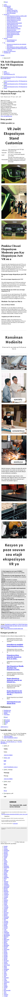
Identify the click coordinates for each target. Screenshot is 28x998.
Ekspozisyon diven (11, 30)
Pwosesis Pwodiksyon (12, 11)
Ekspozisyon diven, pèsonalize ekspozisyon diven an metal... (14, 656)
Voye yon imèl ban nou (6, 116)
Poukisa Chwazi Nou (12, 10)
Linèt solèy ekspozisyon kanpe (14, 25)
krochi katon (10, 35)
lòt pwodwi (9, 37)
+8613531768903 (8, 736)
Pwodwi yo (6, 14)
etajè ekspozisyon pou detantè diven (14, 702)
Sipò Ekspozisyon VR (12, 24)
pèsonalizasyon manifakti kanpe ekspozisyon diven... (15, 645)
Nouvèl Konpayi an (12, 40)
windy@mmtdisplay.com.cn (11, 737)
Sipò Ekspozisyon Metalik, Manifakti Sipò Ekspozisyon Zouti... (15, 667)
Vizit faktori (10, 8)
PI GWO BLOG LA (11, 741)
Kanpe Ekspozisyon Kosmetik (14, 23)
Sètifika (9, 7)
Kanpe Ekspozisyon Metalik (14, 18)
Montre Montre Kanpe (12, 27)
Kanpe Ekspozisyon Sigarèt (13, 28)
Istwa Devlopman (11, 13)
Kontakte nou (7, 52)
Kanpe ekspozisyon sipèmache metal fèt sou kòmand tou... (14, 680)
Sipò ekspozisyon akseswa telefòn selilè (16, 47)
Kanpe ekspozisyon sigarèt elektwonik (13, 628)
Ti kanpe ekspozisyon (12, 21)
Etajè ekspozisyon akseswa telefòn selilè (17, 16)
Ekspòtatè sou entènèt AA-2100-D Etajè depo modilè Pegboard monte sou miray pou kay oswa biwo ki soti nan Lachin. (14, 626)
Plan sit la (3, 741)
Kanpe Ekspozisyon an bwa (14, 20)
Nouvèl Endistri (11, 41)
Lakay (5, 4)
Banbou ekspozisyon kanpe (13, 31)
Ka (4, 42)
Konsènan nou (7, 6)
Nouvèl (5, 38)
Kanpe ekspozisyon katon (13, 34)
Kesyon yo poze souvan (10, 51)
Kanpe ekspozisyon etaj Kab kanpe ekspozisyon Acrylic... (14, 692)
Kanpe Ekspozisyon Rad (13, 33)
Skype (5, 790)
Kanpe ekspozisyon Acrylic (13, 17)
